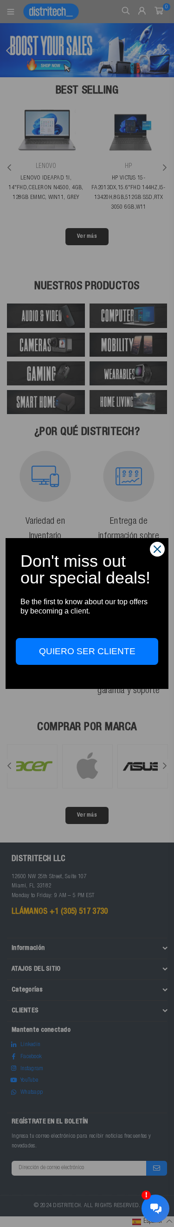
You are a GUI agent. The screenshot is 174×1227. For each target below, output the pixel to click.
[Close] (157, 549)
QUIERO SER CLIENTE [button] (87, 651)
